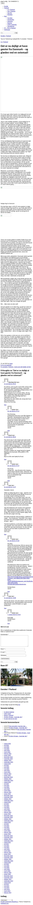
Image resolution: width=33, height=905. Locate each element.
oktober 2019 (7, 879)
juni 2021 (6, 846)
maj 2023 (6, 807)
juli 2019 (6, 884)
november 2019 (8, 877)
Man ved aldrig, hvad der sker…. (18, 726)
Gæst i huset (7, 713)
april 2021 (7, 849)
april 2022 (7, 829)
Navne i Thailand (8, 715)
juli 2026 (6, 745)
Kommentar (4, 634)
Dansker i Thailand (6, 36)
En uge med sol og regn (10, 718)
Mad (5, 16)
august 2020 (7, 862)
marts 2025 (7, 772)
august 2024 (7, 782)
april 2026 (7, 750)
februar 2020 (7, 872)
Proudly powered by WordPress (9, 901)
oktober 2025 (7, 760)
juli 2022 (6, 824)
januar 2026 (7, 755)
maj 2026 (6, 748)
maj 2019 (6, 887)
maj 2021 (6, 847)
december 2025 (8, 757)
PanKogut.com (5, 903)
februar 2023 (7, 812)
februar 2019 (7, 892)
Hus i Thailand (11, 11)
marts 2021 (7, 851)
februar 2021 (7, 852)
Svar (5, 405)
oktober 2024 (7, 779)
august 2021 (7, 842)
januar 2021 (7, 854)
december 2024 (8, 777)
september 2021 (8, 841)
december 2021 (8, 836)
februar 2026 (7, 753)
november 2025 (8, 758)
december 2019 (8, 876)
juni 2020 (6, 866)
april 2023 (7, 809)
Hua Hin (9, 13)
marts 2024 (7, 790)
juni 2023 (6, 805)
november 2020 (8, 857)
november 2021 (8, 837)
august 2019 (7, 882)
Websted (3, 655)
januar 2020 (7, 874)
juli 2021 (6, 844)
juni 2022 (6, 825)
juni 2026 (6, 747)
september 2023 (8, 800)
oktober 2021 (7, 839)
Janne (11, 363)
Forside (6, 6)
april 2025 (7, 770)
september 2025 (8, 762)
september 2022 (8, 820)
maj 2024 (6, 787)
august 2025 (7, 764)
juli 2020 (6, 864)
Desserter (10, 21)
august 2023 (7, 802)
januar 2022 (7, 834)
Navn (3, 649)
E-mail (3, 652)
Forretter (9, 18)
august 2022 (7, 822)
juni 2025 (6, 767)
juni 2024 (6, 785)
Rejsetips (9, 14)
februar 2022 (7, 832)
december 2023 (8, 795)
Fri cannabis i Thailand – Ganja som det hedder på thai (16, 367)
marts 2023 (7, 810)
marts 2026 (7, 752)
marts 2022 (7, 830)
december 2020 (8, 856)
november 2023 (8, 797)
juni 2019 (6, 886)
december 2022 (8, 815)
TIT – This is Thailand (10, 28)
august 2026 (7, 743)
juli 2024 (6, 784)
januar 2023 (7, 814)
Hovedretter (10, 19)
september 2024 (8, 780)
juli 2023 (6, 804)
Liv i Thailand (11, 9)
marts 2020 (7, 871)
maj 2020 (6, 867)
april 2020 (7, 869)
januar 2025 (7, 775)
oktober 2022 (7, 819)
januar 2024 (7, 794)
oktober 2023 (7, 799)
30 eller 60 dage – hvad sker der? (13, 717)
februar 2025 (7, 774)
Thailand (6, 8)
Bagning (9, 23)
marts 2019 (7, 891)
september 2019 (8, 881)
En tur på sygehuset (6, 365)
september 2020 (8, 861)
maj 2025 (6, 769)
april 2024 (7, 789)
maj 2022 (6, 827)
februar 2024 (7, 792)
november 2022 (8, 817)
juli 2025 (6, 765)
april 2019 (7, 889)
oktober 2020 (7, 859)
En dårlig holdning (9, 712)
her (19, 704)
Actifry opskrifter (12, 24)
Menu (2, 3)
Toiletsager (7, 29)
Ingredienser (10, 26)
